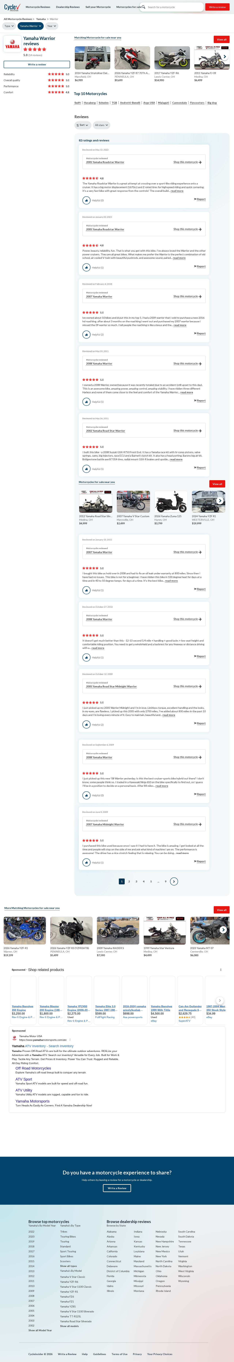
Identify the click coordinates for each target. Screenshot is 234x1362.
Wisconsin (184, 1276)
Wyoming (183, 1281)
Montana (139, 1290)
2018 (31, 1246)
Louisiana (139, 1251)
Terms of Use (119, 1354)
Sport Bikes (66, 1256)
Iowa (136, 1236)
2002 (31, 1325)
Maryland (139, 1261)
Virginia (182, 1261)
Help (85, 1354)
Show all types (68, 1266)
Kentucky (139, 1246)
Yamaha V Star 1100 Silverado (77, 1311)
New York (161, 1256)
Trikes (63, 1231)
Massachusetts (143, 1266)
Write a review (217, 7)
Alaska (110, 1236)
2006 (31, 1305)
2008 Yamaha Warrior (99, 363)
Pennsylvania (163, 1285)
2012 (31, 1276)
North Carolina (164, 1261)
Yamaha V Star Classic (72, 1276)
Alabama (111, 1231)
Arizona (111, 1241)
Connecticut (114, 1261)
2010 (31, 1285)
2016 (31, 1256)
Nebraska (161, 1231)
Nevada (160, 1236)
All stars (99, 125)
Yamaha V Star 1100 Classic (76, 1286)
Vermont (183, 1256)
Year (49, 25)
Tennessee (184, 1241)
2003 (31, 1320)
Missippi (138, 1281)
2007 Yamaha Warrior (99, 296)
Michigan (139, 1271)
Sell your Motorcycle (98, 6)
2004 (31, 1315)
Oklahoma (161, 1276)
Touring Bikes (68, 1236)
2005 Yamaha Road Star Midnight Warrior (111, 686)
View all (222, 39)
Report (201, 199)
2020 (31, 1236)
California (112, 1251)
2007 (31, 1300)
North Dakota (163, 1266)
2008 (31, 1295)
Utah (181, 1251)
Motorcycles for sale (128, 6)
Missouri (139, 1285)
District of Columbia (118, 1271)
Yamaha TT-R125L (70, 1316)
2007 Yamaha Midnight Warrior (105, 824)
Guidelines (99, 1354)
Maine (137, 1256)
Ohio (158, 1271)
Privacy (137, 1354)
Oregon (160, 1281)
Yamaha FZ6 (67, 1296)
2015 (31, 1261)
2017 (31, 1251)
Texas (181, 1246)
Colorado (112, 1256)
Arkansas (112, 1246)
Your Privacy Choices (159, 1354)
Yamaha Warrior (29, 25)
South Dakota (186, 1236)
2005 (31, 1310)
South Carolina (186, 1231)
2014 (31, 1266)
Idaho (110, 1285)
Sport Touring (68, 1251)
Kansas (138, 1241)
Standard (65, 1246)
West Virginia (186, 1271)
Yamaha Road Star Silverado (76, 1321)
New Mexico (163, 1251)
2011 (31, 1281)
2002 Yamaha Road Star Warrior (105, 430)
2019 (31, 1241)
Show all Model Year (40, 1330)
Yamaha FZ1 (67, 1301)
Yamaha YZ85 (68, 1306)
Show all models (69, 1326)
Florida (110, 1276)
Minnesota (140, 1276)
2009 (31, 1290)
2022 (31, 1231)
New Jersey (162, 1246)
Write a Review (117, 1188)
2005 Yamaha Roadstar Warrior (105, 162)
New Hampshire (165, 1241)
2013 (31, 1271)
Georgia (111, 1281)
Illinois (110, 1290)
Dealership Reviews (68, 6)
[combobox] (83, 125)
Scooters (65, 1261)
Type (7, 25)
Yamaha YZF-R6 (69, 1281)
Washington (185, 1266)
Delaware (112, 1266)
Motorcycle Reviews (38, 6)
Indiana (138, 1231)
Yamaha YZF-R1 (69, 1291)
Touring (64, 1241)
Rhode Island (163, 1290)
